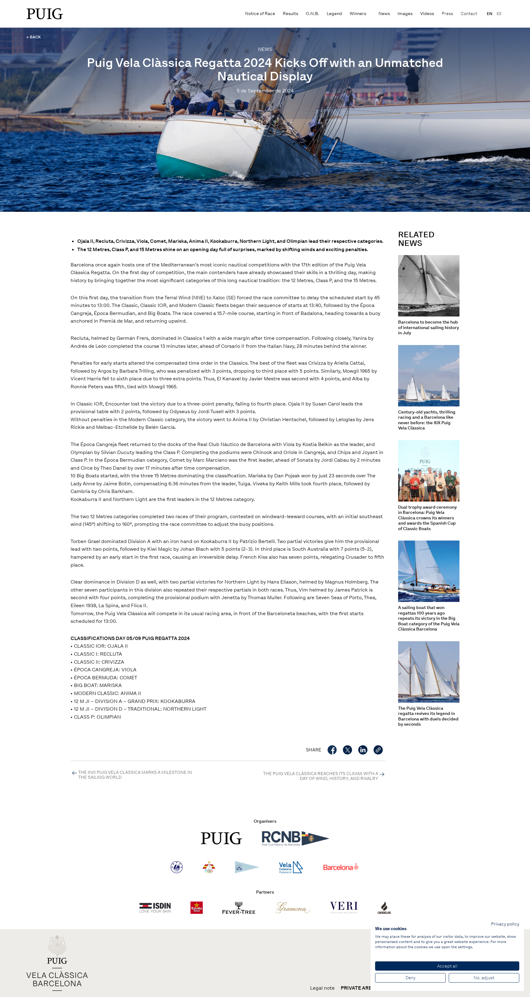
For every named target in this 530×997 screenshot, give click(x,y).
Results (290, 13)
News (384, 13)
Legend (334, 13)
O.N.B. (312, 13)
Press (447, 13)
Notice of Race (260, 13)
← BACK (33, 37)
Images (405, 13)
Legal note (322, 988)
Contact (469, 13)
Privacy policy (505, 924)
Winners (358, 13)
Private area (358, 988)
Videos (427, 13)
